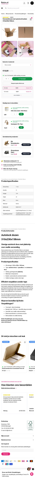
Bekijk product (26, 144)
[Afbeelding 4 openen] (26, 49)
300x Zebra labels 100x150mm (19, 110)
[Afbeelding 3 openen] (9, 49)
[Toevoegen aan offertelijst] (25, 342)
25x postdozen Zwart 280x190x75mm (15, 151)
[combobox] (20, 8)
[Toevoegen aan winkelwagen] (21, 114)
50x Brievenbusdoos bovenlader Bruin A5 (15, 142)
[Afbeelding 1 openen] (9, 32)
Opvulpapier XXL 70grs (17, 124)
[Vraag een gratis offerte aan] (30, 19)
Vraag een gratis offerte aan (17, 83)
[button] (24, 3)
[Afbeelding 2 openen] (26, 32)
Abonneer (5, 454)
